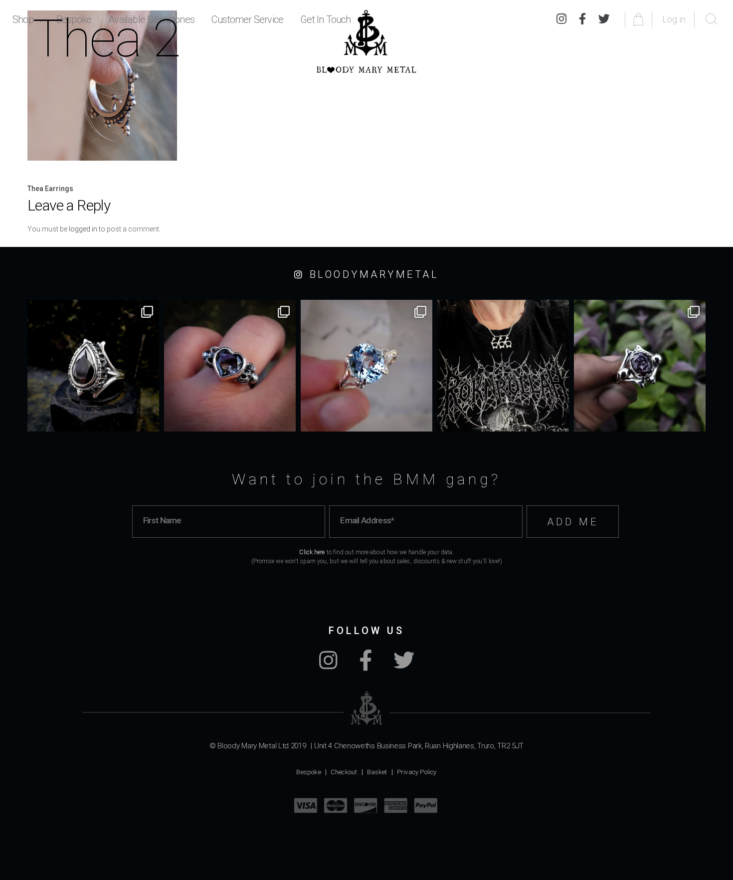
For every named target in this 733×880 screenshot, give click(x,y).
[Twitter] (403, 665)
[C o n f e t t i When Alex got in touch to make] (640, 366)
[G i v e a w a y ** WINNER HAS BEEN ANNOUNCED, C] (503, 366)
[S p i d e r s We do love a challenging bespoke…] (230, 366)
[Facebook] (365, 665)
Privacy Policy (417, 772)
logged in (83, 229)
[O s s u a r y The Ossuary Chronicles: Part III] (93, 366)
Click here (312, 552)
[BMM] (367, 708)
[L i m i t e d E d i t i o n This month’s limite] (366, 366)
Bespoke (308, 772)
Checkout (344, 772)
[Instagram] (328, 665)
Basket (377, 772)
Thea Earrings (50, 189)
